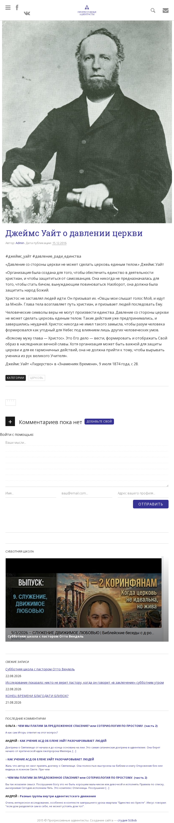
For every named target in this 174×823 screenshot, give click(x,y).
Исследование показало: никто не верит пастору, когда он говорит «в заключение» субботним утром (84, 682)
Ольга (10, 726)
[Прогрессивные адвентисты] (87, 10)
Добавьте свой (99, 421)
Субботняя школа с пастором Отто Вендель (40, 669)
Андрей (11, 741)
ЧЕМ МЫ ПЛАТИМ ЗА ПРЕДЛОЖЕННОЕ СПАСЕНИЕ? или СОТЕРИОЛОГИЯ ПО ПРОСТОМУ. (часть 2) (87, 726)
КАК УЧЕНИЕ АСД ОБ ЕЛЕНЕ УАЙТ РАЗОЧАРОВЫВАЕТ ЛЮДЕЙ (63, 741)
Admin (20, 243)
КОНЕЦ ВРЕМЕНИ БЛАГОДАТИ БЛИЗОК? (36, 696)
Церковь (37, 378)
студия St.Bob (127, 820)
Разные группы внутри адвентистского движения (58, 796)
